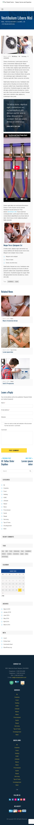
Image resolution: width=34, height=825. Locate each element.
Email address (5, 410)
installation (10, 281)
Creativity (6, 488)
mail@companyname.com (19, 677)
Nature (5, 504)
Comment (4, 430)
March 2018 (6, 609)
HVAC (5, 498)
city (3, 551)
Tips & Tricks (13, 350)
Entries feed (6, 641)
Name (3, 403)
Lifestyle (5, 501)
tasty (26, 554)
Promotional (6, 510)
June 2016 (6, 615)
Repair (12, 381)
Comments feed (7, 644)
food (11, 551)
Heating (5, 494)
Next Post (29, 458)
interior (4, 554)
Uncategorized (7, 526)
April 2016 (6, 622)
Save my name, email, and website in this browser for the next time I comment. (18, 425)
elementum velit (12, 212)
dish (7, 551)
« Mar (2, 596)
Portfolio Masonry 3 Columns (13, 22)
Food (4, 491)
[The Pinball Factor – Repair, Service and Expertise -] (17, 2)
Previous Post (6, 458)
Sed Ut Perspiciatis (8, 383)
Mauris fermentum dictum (10, 321)
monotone (16, 554)
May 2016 (6, 618)
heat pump (16, 551)
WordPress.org (7, 647)
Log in (5, 638)
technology (5, 556)
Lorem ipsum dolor (8, 352)
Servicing (24, 56)
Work (4, 529)
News (12, 318)
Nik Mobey (14, 56)
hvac (22, 551)
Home (2, 22)
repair (16, 281)
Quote (5, 513)
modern (9, 554)
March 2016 (6, 625)
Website (3, 417)
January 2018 (7, 612)
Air (24, 22)
